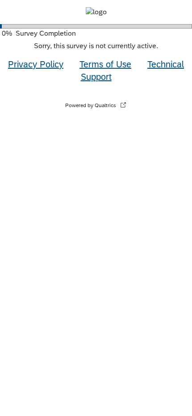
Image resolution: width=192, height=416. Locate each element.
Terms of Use (105, 64)
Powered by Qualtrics (90, 105)
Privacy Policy (35, 64)
